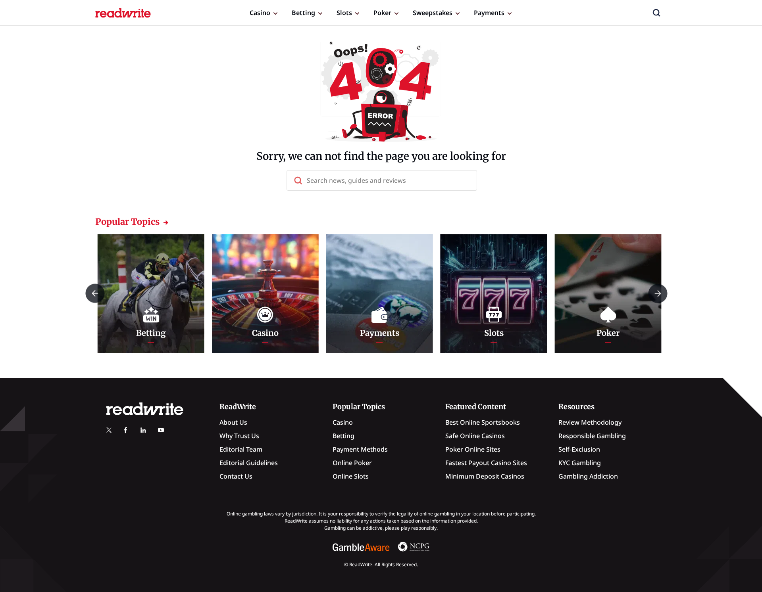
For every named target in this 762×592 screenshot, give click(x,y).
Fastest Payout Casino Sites (486, 462)
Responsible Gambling (592, 435)
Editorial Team (240, 449)
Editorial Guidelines (248, 462)
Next (658, 293)
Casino (260, 12)
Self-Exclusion (579, 449)
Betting (303, 12)
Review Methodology (590, 422)
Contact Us (235, 476)
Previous (95, 293)
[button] (656, 12)
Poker (382, 12)
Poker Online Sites (472, 449)
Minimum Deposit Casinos (484, 476)
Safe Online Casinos (475, 435)
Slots (344, 12)
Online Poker (352, 462)
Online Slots (351, 476)
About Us (233, 422)
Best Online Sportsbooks (482, 422)
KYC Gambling (579, 462)
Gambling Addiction (588, 476)
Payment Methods (360, 449)
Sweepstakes (432, 12)
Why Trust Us (239, 435)
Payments (489, 12)
